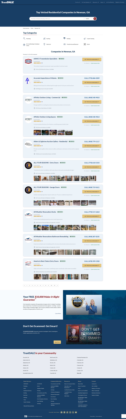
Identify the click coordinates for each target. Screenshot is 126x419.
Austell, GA (25, 370)
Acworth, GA (26, 357)
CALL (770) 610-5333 (91, 163)
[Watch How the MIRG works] (84, 305)
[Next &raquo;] (57, 285)
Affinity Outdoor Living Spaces (45, 117)
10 (51, 285)
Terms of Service (99, 416)
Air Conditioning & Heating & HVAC (32, 44)
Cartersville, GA (53, 370)
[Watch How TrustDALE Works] (84, 334)
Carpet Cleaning (90, 38)
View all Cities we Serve (29, 405)
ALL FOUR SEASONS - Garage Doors (47, 187)
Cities (32, 28)
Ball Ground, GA (53, 357)
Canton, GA (52, 368)
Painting (68, 38)
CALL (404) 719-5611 (91, 187)
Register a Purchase (120, 2)
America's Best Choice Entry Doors (46, 261)
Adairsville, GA (26, 360)
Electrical (48, 44)
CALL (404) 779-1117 (91, 141)
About (102, 2)
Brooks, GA (52, 362)
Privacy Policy (92, 416)
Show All (79, 373)
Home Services (26, 28)
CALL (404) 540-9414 (91, 117)
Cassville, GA (53, 373)
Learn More (58, 313)
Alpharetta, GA (26, 362)
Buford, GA (52, 365)
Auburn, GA (25, 368)
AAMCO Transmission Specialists (45, 59)
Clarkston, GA (80, 362)
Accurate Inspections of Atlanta (45, 78)
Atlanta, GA (25, 365)
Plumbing (28, 38)
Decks (88, 44)
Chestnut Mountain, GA (82, 357)
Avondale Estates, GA (28, 373)
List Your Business (110, 2)
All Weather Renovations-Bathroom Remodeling (51, 236)
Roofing (48, 38)
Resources (95, 2)
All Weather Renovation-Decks (45, 212)
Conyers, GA (80, 370)
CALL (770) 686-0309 (91, 78)
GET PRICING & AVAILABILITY (92, 59)
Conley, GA (79, 368)
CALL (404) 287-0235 (91, 237)
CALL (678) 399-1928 (91, 261)
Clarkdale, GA (80, 360)
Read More (57, 342)
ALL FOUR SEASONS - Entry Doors (46, 163)
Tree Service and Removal (72, 44)
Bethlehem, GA (53, 360)
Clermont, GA (80, 365)
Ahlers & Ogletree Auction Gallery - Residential (50, 141)
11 (54, 285)
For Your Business (86, 2)
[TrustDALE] (7, 2)
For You (77, 2)
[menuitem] (29, 386)
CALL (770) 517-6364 (91, 212)
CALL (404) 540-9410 (91, 97)
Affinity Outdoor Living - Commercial (47, 97)
